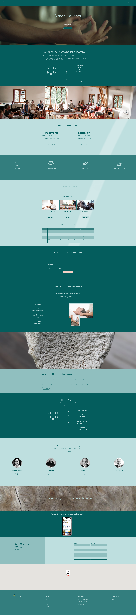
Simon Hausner (20, 597)
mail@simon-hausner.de (85, 601)
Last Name (93, 543)
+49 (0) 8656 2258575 (84, 599)
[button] (68, 350)
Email (75, 547)
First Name (76, 543)
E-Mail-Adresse (50, 264)
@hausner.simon (64, 514)
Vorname (49, 255)
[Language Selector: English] (131, 3)
